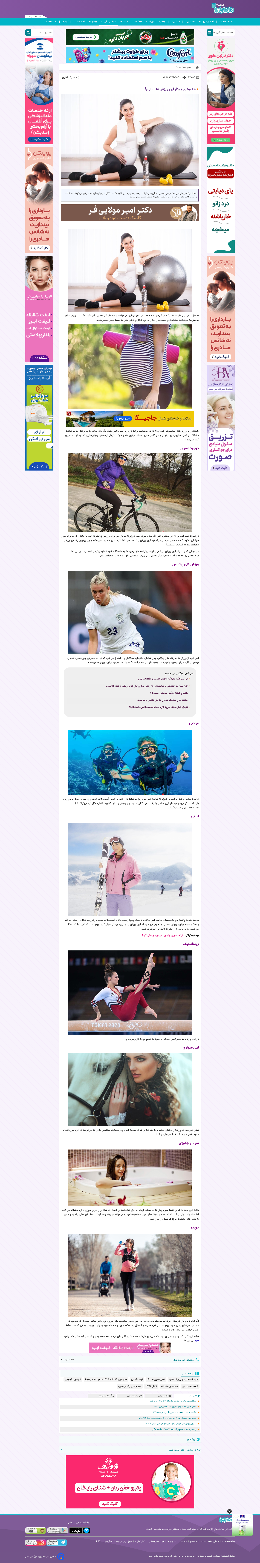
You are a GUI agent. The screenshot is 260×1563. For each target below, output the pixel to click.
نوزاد (151, 22)
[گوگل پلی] (57, 1530)
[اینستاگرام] (35, 1545)
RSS (98, 1541)
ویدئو (94, 22)
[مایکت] (79, 1530)
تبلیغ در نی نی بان (124, 1541)
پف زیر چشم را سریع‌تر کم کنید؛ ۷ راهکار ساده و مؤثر (174, 1429)
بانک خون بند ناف (169, 1386)
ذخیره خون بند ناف (156, 1379)
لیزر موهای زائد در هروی (129, 1386)
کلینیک (65, 22)
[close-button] (229, 1511)
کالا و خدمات (51, 22)
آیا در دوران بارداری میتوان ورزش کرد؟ (162, 935)
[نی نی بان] (223, 8)
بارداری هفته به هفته (210, 1541)
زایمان (163, 22)
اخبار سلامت (79, 22)
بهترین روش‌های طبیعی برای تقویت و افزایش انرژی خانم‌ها (171, 1423)
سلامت (126, 22)
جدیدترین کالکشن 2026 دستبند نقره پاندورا (106, 1379)
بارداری (176, 22)
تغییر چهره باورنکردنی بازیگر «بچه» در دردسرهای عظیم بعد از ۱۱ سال (167, 1418)
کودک (139, 22)
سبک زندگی (110, 22)
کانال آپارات (140, 1541)
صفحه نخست (226, 22)
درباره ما (183, 1541)
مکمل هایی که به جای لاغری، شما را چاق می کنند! (175, 1406)
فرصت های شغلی (156, 1541)
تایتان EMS (151, 1386)
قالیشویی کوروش (73, 1379)
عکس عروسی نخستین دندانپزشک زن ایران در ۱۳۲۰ (174, 1412)
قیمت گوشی (137, 1379)
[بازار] (35, 1530)
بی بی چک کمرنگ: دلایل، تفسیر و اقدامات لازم (163, 679)
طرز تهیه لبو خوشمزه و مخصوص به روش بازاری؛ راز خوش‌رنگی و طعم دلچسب (147, 686)
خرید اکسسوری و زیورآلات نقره (183, 1379)
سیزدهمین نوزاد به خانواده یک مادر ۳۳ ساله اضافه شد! (173, 1401)
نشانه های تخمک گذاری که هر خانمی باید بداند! (162, 700)
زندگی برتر (108, 1541)
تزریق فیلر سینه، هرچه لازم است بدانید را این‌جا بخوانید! (158, 707)
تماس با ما (171, 1541)
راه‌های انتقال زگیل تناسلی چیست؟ (169, 693)
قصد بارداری (208, 22)
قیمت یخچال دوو (190, 1386)
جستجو (193, 1541)
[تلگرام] (56, 1545)
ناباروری (191, 22)
